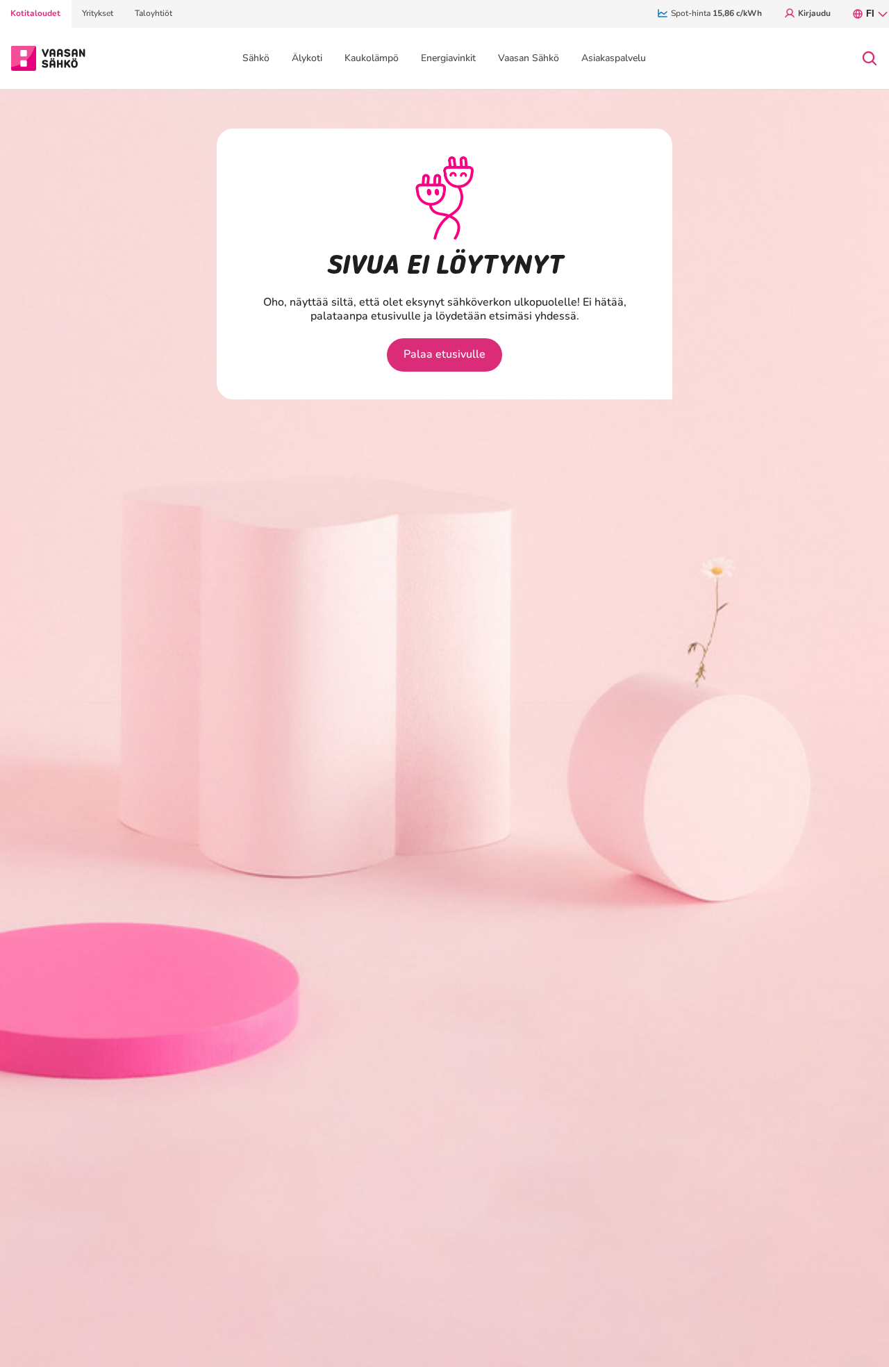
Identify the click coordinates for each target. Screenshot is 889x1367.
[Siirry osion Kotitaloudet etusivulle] (48, 57)
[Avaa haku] (869, 58)
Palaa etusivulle (444, 354)
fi (870, 13)
